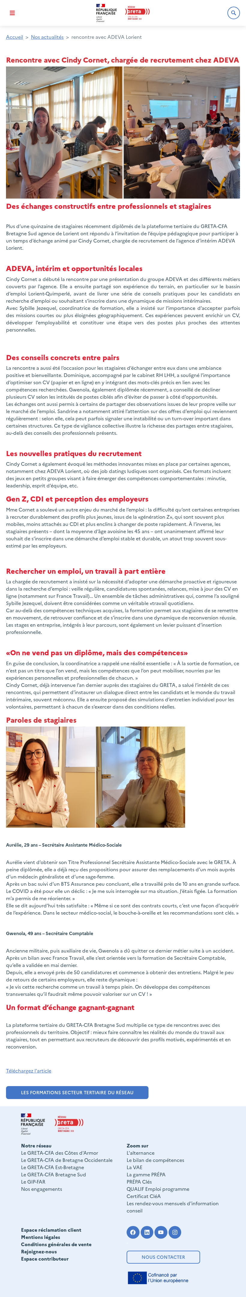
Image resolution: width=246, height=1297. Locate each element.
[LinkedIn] (147, 1232)
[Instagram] (175, 1232)
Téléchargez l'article (28, 1070)
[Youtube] (160, 1232)
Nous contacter (163, 1257)
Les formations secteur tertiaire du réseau (77, 1092)
